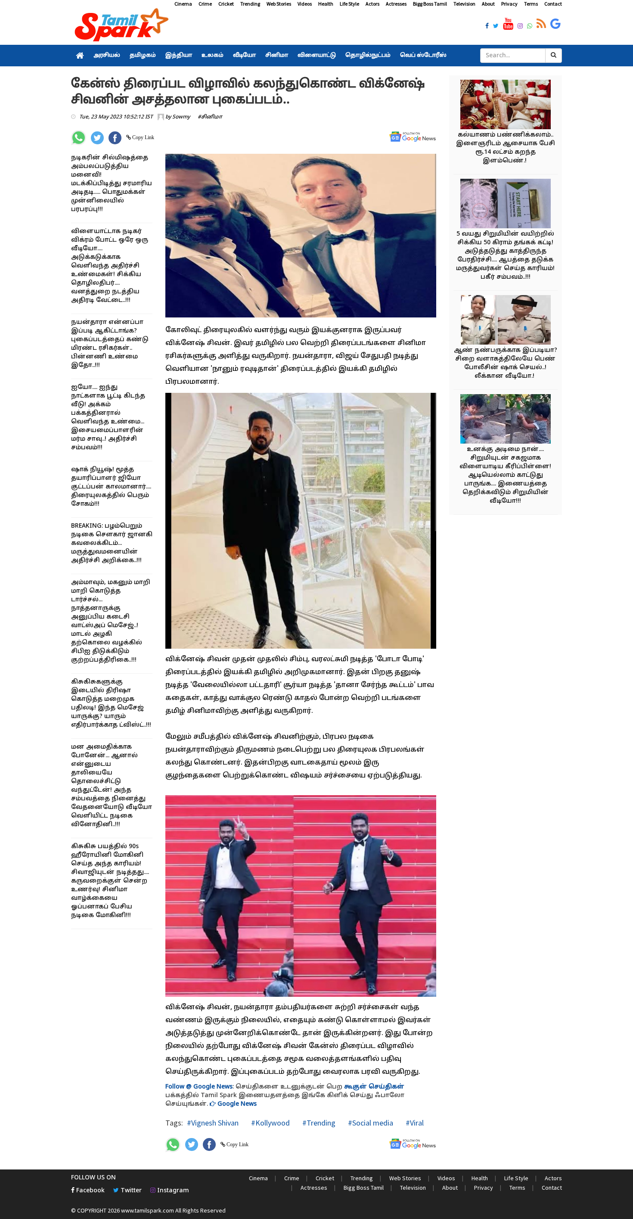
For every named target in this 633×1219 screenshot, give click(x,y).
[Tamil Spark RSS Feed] (541, 24)
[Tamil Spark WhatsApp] (529, 27)
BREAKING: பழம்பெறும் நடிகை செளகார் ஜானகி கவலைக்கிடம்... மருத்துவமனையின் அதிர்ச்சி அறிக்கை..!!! (111, 543)
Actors (372, 3)
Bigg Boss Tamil (430, 3)
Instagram (172, 1190)
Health (325, 3)
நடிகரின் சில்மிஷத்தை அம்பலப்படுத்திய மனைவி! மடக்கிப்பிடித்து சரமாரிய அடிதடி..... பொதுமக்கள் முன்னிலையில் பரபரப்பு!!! (111, 183)
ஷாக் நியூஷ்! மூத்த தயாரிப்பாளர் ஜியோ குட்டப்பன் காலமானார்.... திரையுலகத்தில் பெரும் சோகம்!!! (111, 487)
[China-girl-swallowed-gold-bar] (505, 204)
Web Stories (279, 3)
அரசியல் (106, 55)
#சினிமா (210, 117)
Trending (250, 3)
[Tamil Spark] (120, 26)
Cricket (226, 3)
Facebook (89, 1190)
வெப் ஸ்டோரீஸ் (423, 55)
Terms (531, 3)
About (488, 3)
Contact (553, 3)
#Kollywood (269, 1123)
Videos (305, 3)
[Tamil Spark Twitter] (496, 27)
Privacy (509, 3)
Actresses (396, 3)
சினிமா (276, 55)
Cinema (183, 3)
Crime (205, 3)
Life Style (349, 3)
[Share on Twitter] (97, 137)
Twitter (130, 1190)
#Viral (414, 1123)
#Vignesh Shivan (213, 1123)
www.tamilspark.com (147, 1210)
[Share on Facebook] (115, 137)
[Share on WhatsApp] (78, 137)
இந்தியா (178, 55)
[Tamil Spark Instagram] (520, 27)
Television (464, 3)
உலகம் (212, 55)
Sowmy (181, 117)
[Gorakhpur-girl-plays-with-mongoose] (505, 420)
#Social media (369, 1123)
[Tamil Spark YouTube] (508, 24)
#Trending (318, 1123)
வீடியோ (244, 55)
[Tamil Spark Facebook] (487, 27)
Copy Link (142, 137)
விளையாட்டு (317, 55)
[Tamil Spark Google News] (555, 24)
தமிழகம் (143, 55)
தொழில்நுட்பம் (368, 55)
